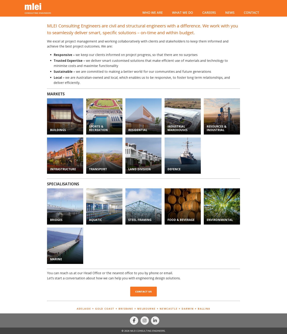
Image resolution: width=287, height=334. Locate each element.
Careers (209, 12)
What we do (182, 12)
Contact (251, 12)
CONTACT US (143, 291)
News (230, 12)
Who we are (152, 12)
